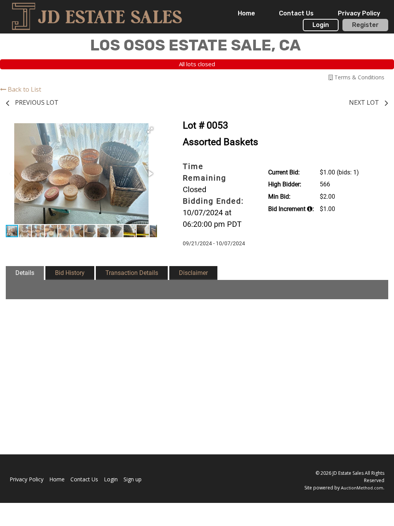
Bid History (70, 272)
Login (320, 24)
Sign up (133, 479)
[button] (150, 130)
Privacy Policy (359, 13)
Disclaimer (193, 272)
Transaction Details (131, 272)
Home (246, 13)
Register (365, 24)
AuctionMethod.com (362, 488)
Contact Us (296, 13)
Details (24, 272)
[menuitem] (246, 13)
